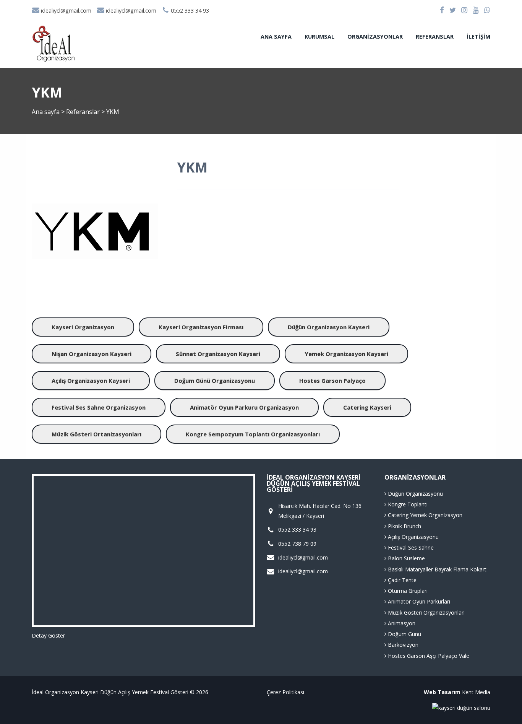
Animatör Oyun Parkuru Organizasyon (244, 407)
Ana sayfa (276, 36)
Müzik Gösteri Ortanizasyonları (96, 434)
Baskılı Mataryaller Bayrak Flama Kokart (436, 569)
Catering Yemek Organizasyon (424, 515)
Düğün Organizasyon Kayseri (329, 327)
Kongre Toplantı (407, 504)
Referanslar (435, 36)
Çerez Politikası (285, 692)
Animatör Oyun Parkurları (418, 601)
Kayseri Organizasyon (83, 327)
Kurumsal (319, 36)
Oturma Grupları (407, 590)
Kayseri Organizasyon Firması (201, 327)
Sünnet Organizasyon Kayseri (218, 354)
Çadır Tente (401, 580)
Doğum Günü (403, 634)
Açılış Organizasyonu (412, 536)
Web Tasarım (442, 692)
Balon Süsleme (405, 558)
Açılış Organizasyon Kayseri (91, 380)
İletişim (478, 36)
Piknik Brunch (403, 526)
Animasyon (400, 623)
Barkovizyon (402, 644)
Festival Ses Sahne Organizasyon (99, 407)
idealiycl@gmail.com (65, 10)
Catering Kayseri (367, 407)
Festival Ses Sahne (410, 547)
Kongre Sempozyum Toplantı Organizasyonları (253, 434)
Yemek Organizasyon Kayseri (346, 354)
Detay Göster (48, 635)
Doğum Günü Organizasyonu (214, 380)
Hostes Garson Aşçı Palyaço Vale (427, 655)
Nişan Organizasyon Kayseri (91, 354)
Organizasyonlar (375, 36)
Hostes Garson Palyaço (332, 380)
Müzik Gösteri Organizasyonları (425, 612)
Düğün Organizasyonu (414, 493)
